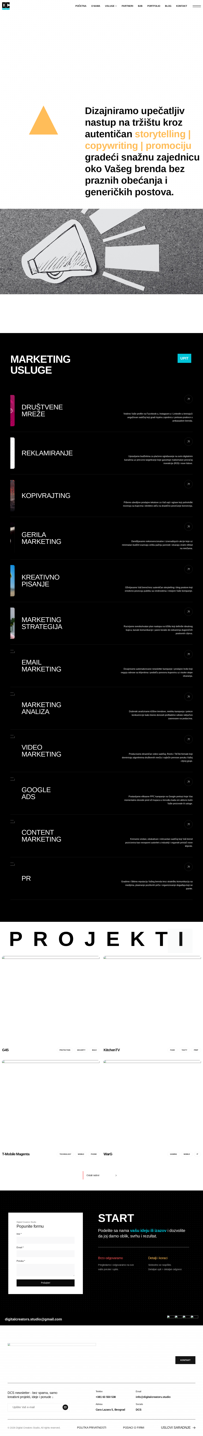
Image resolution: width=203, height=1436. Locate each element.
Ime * (19, 1234)
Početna (80, 6)
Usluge (109, 6)
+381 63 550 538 (106, 1396)
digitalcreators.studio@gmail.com (33, 1319)
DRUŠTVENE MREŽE (42, 410)
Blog (168, 6)
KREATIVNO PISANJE (41, 580)
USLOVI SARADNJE (176, 1427)
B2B (140, 6)
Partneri (127, 6)
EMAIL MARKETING (41, 665)
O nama (95, 6)
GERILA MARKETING (41, 538)
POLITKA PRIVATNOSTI (91, 1427)
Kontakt (181, 6)
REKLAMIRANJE (47, 453)
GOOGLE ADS (36, 793)
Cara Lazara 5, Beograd (110, 1409)
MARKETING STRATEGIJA (42, 623)
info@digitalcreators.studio (153, 1396)
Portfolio (153, 6)
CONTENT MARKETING (41, 835)
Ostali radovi (92, 1175)
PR (26, 878)
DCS (138, 1409)
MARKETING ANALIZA (41, 708)
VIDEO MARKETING (41, 750)
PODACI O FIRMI (133, 1427)
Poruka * (21, 1261)
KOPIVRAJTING (46, 495)
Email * (20, 1247)
